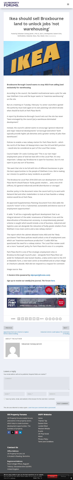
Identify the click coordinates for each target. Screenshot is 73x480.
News (34, 36)
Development (48, 33)
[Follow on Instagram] (16, 432)
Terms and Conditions (46, 442)
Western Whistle (44, 429)
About (40, 436)
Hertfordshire (21, 36)
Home (40, 418)
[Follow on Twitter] (12, 432)
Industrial (29, 36)
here (53, 281)
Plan (38, 36)
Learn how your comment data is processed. (42, 407)
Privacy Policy (43, 439)
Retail (42, 36)
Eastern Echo (57, 33)
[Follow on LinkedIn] (20, 432)
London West (43, 426)
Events (40, 431)
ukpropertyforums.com (40, 275)
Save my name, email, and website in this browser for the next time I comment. (30, 399)
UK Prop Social (43, 434)
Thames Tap (42, 421)
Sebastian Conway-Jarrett (25, 33)
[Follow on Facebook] (8, 432)
